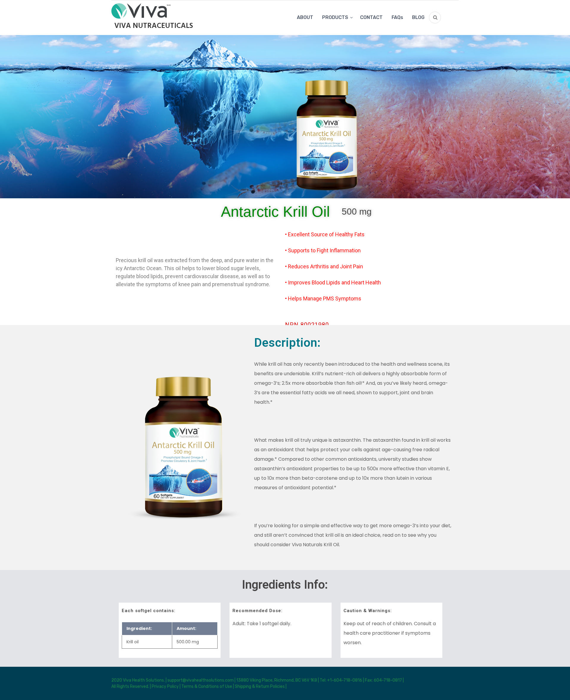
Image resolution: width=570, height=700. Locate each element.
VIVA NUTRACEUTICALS (153, 26)
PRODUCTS (335, 17)
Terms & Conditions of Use (206, 686)
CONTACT (371, 17)
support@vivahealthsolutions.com (201, 680)
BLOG (418, 17)
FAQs (397, 17)
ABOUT (305, 17)
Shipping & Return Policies (260, 686)
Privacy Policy (165, 686)
